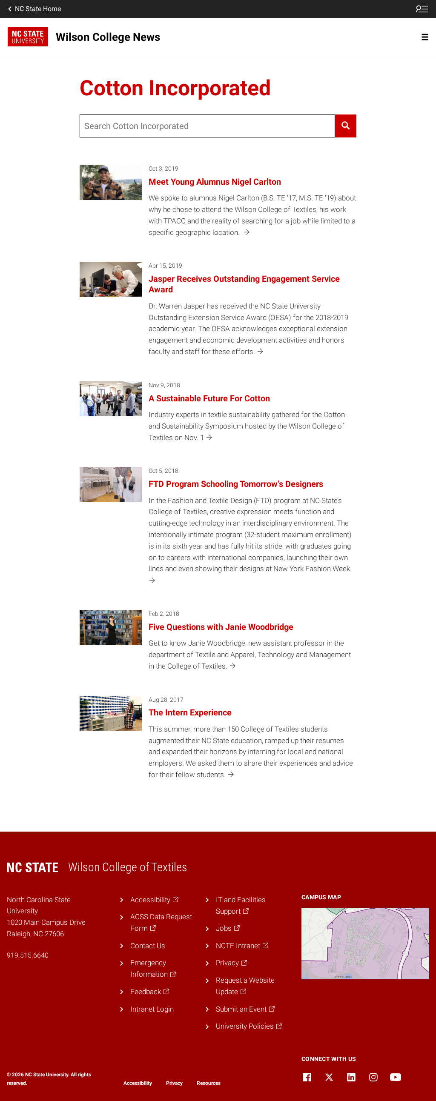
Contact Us (147, 945)
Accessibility (137, 1083)
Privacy (174, 1083)
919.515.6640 (28, 955)
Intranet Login (152, 1009)
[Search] (346, 125)
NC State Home (38, 9)
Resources (209, 1083)
